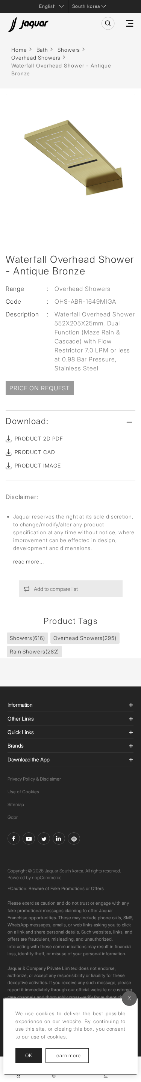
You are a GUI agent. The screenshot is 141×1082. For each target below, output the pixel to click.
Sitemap (16, 804)
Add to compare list (56, 589)
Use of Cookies (23, 791)
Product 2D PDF (39, 438)
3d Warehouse (74, 838)
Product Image (38, 465)
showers (27, 638)
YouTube (29, 838)
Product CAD (35, 452)
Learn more (71, 1055)
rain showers (34, 651)
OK (28, 1055)
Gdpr (13, 817)
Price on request (39, 388)
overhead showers (85, 638)
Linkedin (59, 838)
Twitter (44, 838)
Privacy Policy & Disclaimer (34, 779)
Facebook (14, 838)
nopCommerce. (47, 877)
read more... (28, 561)
